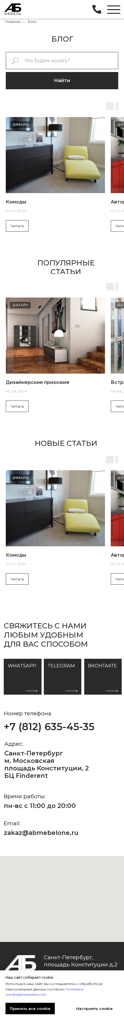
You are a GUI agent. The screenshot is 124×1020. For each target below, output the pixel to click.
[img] (13, 9)
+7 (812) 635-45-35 (49, 726)
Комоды (16, 202)
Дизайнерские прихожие (37, 382)
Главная (12, 22)
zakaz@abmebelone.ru (41, 832)
